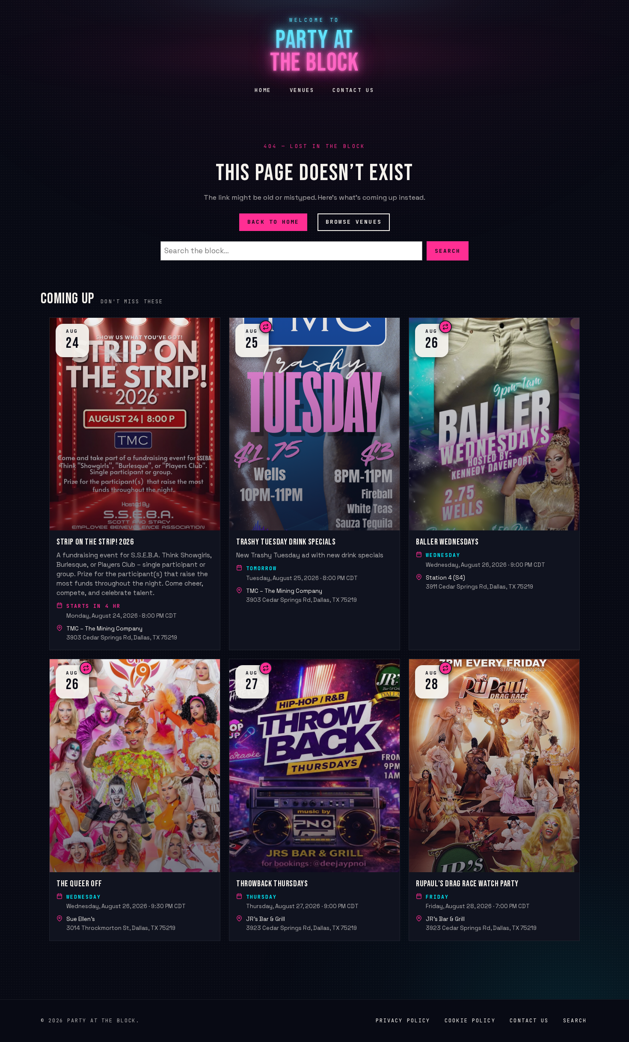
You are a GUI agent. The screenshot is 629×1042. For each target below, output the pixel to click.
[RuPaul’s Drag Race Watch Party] (494, 799)
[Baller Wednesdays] (494, 484)
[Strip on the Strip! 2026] (135, 484)
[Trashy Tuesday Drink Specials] (314, 484)
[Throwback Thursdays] (314, 799)
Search (447, 250)
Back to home (273, 221)
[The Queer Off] (135, 799)
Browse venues (354, 221)
